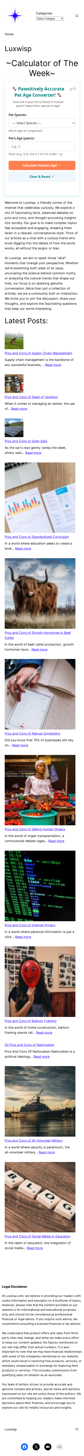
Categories (44, 13)
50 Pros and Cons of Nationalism (29, 1045)
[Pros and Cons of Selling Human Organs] (40, 791)
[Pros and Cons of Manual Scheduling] (40, 695)
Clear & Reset (40, 176)
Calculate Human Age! (40, 165)
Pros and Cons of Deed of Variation (31, 397)
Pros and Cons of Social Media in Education (38, 1236)
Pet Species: (18, 115)
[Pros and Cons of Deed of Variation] (14, 384)
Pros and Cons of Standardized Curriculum (37, 537)
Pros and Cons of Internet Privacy (30, 925)
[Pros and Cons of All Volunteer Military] (40, 1102)
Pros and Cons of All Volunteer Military (34, 1140)
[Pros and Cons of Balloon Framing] (40, 982)
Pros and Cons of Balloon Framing (30, 1021)
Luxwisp (11, 1429)
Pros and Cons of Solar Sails (26, 441)
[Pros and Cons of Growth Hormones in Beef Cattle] (40, 594)
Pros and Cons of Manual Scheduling (32, 733)
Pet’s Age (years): (22, 138)
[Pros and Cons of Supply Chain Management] (14, 340)
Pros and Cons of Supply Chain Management (38, 353)
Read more (53, 365)
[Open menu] (77, 15)
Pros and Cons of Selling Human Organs (35, 829)
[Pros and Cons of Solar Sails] (14, 428)
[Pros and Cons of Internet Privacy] (40, 887)
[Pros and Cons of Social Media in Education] (40, 1198)
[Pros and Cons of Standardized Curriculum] (40, 498)
